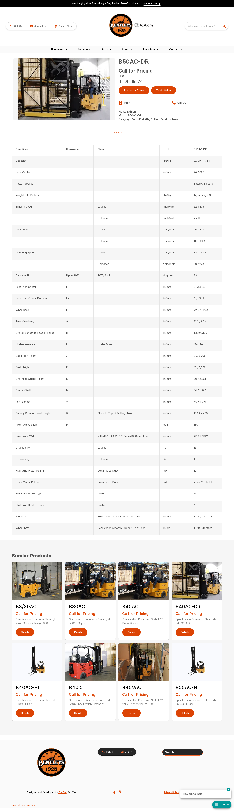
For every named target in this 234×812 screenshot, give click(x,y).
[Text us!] (222, 805)
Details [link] (25, 632)
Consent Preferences (22, 805)
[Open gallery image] (64, 89)
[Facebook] (114, 792)
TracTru (62, 792)
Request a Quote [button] (134, 90)
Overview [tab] (117, 132)
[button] (16, 26)
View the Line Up (152, 3)
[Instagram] (120, 792)
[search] (224, 26)
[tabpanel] (64, 89)
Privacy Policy (171, 792)
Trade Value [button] (163, 90)
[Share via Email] (133, 81)
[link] (63, 26)
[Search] (199, 752)
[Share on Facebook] (120, 81)
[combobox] (206, 26)
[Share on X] (127, 81)
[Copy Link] (140, 81)
